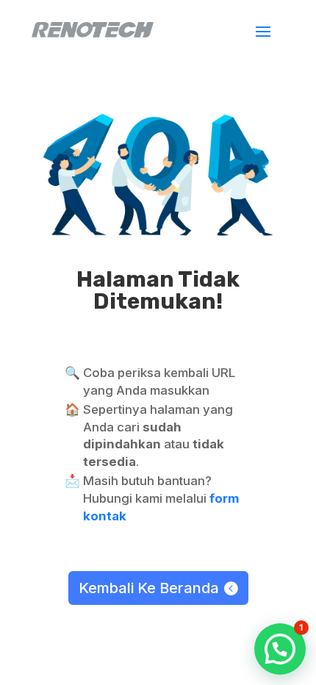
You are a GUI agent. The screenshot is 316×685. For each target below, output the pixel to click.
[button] (280, 649)
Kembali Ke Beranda (149, 588)
